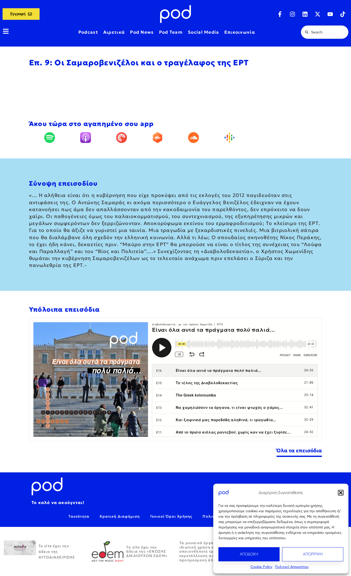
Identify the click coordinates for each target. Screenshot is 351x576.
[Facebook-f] (279, 14)
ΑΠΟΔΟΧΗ (249, 554)
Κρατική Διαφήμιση (120, 516)
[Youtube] (330, 14)
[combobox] (324, 32)
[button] (340, 492)
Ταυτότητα (78, 516)
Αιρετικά (114, 32)
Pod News (142, 32)
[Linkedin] (305, 14)
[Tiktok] (342, 14)
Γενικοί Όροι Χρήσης (171, 516)
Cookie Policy (261, 566)
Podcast (88, 32)
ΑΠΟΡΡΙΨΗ (313, 554)
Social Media (203, 32)
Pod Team (171, 32)
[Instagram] (292, 14)
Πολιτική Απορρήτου (292, 566)
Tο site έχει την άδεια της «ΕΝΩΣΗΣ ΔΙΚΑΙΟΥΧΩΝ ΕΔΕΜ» (147, 551)
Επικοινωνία (239, 32)
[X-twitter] (317, 14)
